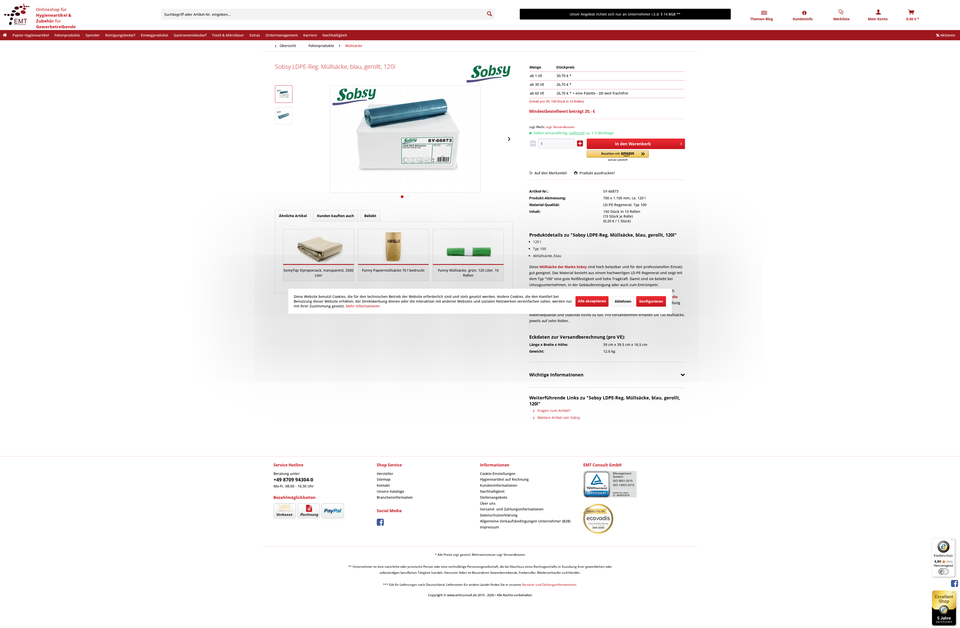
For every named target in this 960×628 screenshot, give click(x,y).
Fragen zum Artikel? (553, 410)
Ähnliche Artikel (293, 215)
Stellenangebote (493, 497)
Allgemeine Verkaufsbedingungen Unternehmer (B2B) (525, 521)
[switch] (943, 571)
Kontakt (383, 485)
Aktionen (947, 35)
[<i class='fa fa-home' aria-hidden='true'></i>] (5, 35)
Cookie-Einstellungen (498, 473)
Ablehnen (623, 301)
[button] (617, 156)
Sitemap (383, 479)
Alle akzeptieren (592, 300)
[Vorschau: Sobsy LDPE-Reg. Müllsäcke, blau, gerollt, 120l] (283, 94)
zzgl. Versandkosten (560, 127)
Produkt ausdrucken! (596, 173)
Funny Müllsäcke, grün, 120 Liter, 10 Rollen (468, 273)
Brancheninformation (395, 497)
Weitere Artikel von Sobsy (558, 417)
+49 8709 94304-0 (293, 479)
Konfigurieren (651, 301)
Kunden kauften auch (335, 215)
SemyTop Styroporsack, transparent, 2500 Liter (319, 273)
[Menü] (952, 541)
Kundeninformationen (498, 485)
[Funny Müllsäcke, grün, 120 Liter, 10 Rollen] (468, 246)
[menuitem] (331, 14)
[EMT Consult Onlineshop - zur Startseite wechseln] (16, 15)
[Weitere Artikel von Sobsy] (489, 73)
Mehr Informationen (363, 306)
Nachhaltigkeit (492, 491)
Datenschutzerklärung (499, 515)
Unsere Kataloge (390, 491)
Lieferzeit (577, 133)
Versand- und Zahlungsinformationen (512, 509)
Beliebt (370, 215)
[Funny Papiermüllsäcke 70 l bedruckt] (393, 246)
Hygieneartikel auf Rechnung (504, 479)
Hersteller (385, 473)
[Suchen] (489, 14)
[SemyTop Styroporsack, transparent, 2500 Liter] (318, 246)
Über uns (488, 503)
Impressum (489, 527)
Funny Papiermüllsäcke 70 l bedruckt (393, 270)
